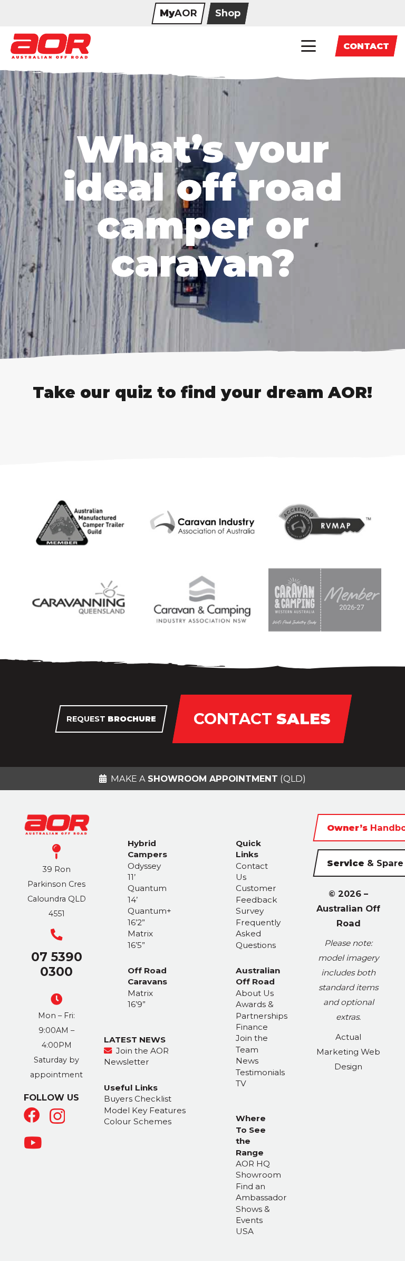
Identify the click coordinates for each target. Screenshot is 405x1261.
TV (241, 1083)
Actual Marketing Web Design (348, 1052)
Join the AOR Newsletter (136, 1056)
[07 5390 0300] (57, 935)
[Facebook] (32, 1115)
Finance (252, 1027)
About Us (255, 993)
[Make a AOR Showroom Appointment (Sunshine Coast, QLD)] (202, 778)
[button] (309, 46)
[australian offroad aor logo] (50, 46)
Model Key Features (145, 1110)
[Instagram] (57, 1116)
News (247, 1061)
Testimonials (260, 1072)
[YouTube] (33, 1143)
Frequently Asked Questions (258, 933)
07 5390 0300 (56, 964)
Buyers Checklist (137, 1099)
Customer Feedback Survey (256, 899)
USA (245, 1231)
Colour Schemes (137, 1121)
